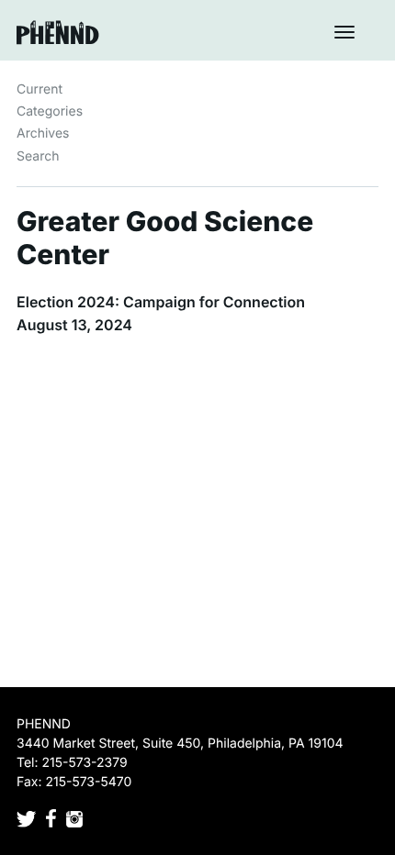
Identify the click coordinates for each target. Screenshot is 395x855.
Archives (43, 133)
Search (38, 156)
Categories (50, 111)
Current (39, 89)
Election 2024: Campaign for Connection (161, 302)
